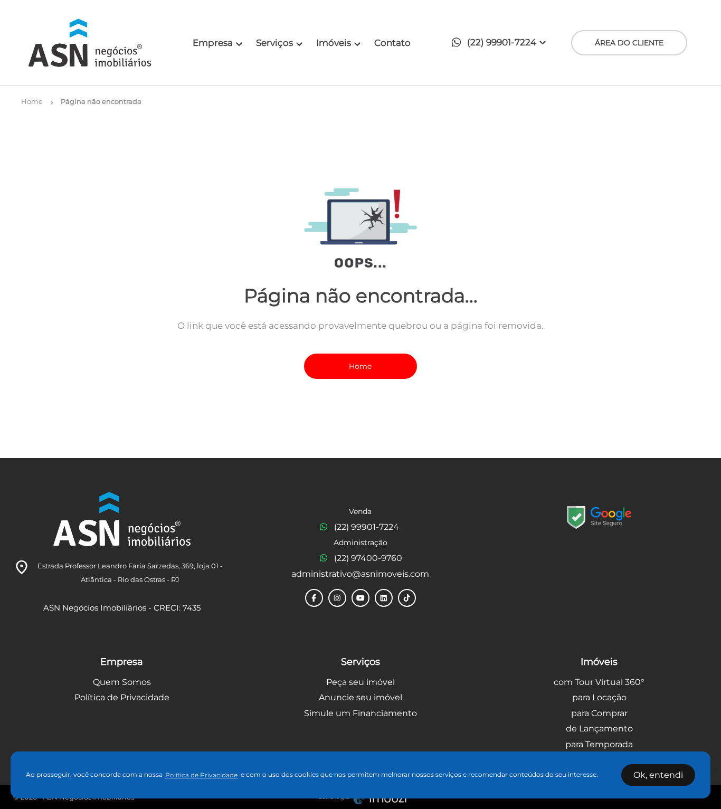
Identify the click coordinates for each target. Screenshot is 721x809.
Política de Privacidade (121, 697)
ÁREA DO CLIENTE (629, 42)
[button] (501, 43)
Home (360, 366)
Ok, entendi (658, 775)
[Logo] (89, 42)
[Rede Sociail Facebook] (314, 598)
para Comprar (599, 713)
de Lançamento (599, 729)
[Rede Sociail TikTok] (407, 598)
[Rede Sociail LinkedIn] (383, 598)
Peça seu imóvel (360, 682)
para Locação (599, 697)
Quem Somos (122, 682)
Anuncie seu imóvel (360, 697)
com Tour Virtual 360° (599, 682)
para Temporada (599, 744)
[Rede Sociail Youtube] (360, 598)
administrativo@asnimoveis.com (360, 574)
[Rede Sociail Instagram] (337, 598)
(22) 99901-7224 (366, 527)
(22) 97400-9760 (368, 558)
